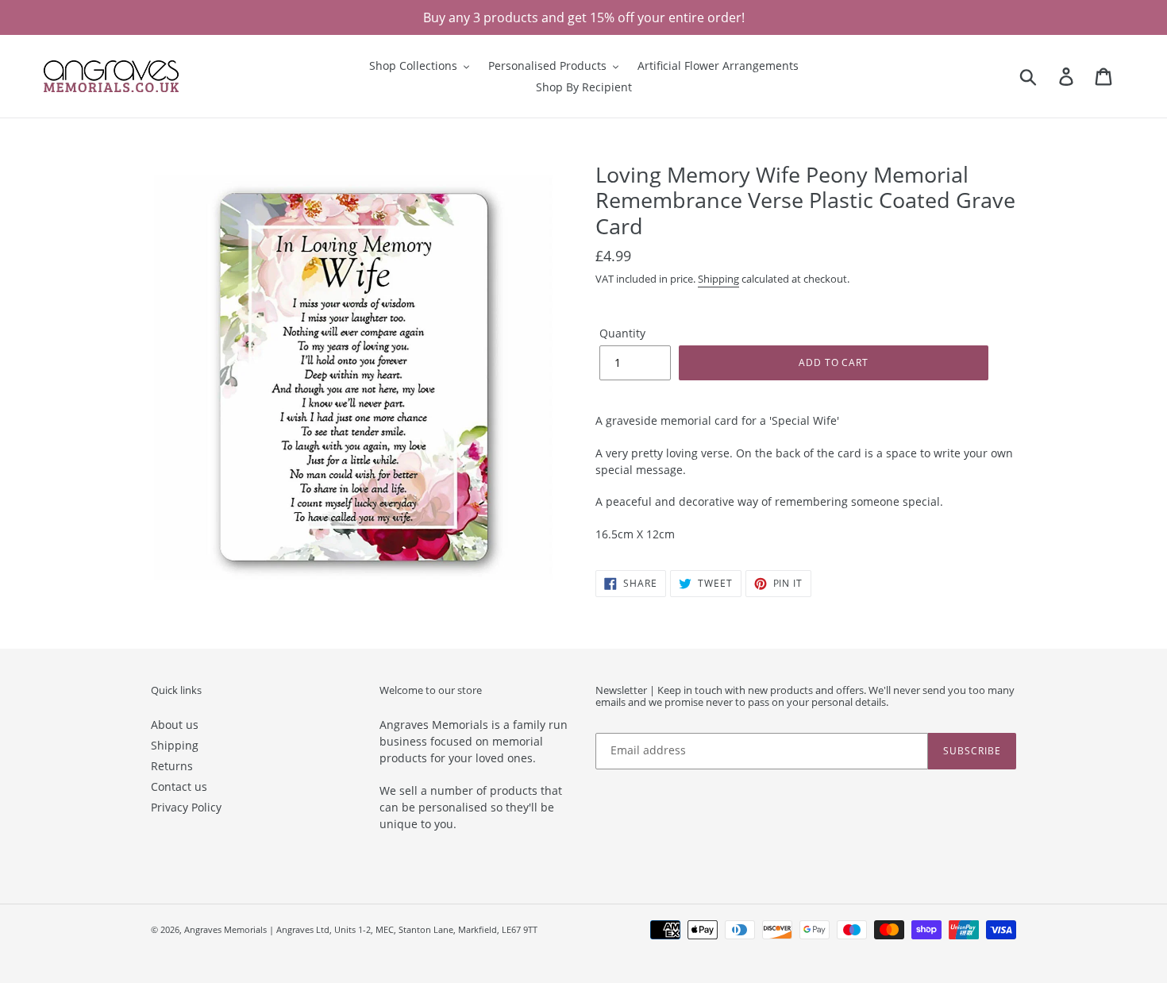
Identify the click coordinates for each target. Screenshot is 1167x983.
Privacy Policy (186, 807)
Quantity (622, 333)
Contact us (179, 786)
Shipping (718, 279)
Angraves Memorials (225, 929)
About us (174, 724)
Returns (172, 765)
